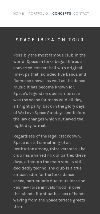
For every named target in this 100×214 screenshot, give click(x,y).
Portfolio (38, 13)
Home (18, 13)
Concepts (61, 13)
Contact (81, 13)
